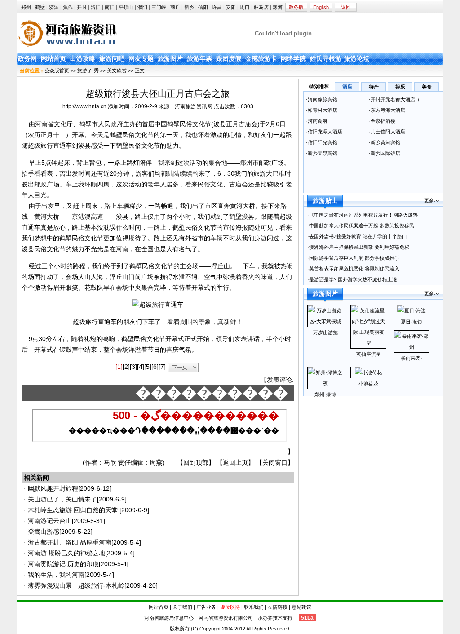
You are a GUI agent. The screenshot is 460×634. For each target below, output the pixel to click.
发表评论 (279, 379)
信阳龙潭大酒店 (325, 131)
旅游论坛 (356, 58)
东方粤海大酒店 (388, 110)
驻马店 (261, 7)
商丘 (175, 7)
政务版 (296, 7)
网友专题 (141, 58)
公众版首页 (56, 70)
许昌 (217, 7)
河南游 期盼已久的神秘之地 (66, 553)
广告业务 (206, 607)
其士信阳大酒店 (388, 131)
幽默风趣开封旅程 (53, 488)
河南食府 (317, 121)
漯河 (278, 7)
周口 (245, 7)
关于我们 (182, 607)
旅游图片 (170, 58)
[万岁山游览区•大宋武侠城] (325, 321)
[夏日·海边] (411, 310)
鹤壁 (40, 7)
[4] (140, 366)
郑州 (26, 7)
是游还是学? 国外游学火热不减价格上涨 (353, 279)
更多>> (431, 200)
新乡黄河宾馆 (385, 142)
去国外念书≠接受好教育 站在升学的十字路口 (358, 236)
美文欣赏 (117, 70)
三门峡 (158, 7)
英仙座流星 (368, 354)
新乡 (189, 7)
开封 (82, 7)
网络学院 (293, 58)
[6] (155, 366)
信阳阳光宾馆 (323, 142)
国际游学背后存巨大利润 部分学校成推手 (354, 258)
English (321, 7)
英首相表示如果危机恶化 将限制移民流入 (354, 268)
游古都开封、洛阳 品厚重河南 (69, 542)
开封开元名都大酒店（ (395, 99)
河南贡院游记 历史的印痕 (63, 563)
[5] (147, 366)
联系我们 (254, 607)
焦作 (68, 7)
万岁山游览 (325, 332)
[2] (126, 366)
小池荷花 (368, 383)
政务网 (27, 58)
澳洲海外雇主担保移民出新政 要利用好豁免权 (359, 247)
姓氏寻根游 (325, 58)
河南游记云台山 (50, 520)
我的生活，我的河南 (56, 574)
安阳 (231, 7)
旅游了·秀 (88, 70)
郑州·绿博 (325, 394)
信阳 (203, 7)
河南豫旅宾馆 (322, 99)
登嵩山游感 (43, 531)
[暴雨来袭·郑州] (411, 347)
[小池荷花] (368, 372)
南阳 (110, 7)
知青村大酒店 (322, 110)
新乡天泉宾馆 (322, 153)
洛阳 (96, 7)
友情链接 (278, 607)
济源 (54, 7)
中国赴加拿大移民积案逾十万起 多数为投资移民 (361, 225)
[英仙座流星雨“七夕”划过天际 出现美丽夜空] (368, 343)
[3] (133, 366)
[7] (162, 366)
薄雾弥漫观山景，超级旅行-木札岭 (76, 585)
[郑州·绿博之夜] (325, 383)
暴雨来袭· (411, 358)
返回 (346, 7)
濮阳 (142, 7)
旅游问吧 (111, 58)
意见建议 (301, 607)
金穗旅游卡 (261, 58)
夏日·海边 (411, 321)
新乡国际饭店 (386, 153)
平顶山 (126, 7)
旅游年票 (199, 58)
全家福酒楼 (383, 121)
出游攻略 (82, 58)
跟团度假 (228, 58)
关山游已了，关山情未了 (62, 499)
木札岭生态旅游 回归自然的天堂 (73, 510)
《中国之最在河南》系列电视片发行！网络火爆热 (363, 214)
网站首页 (53, 58)
